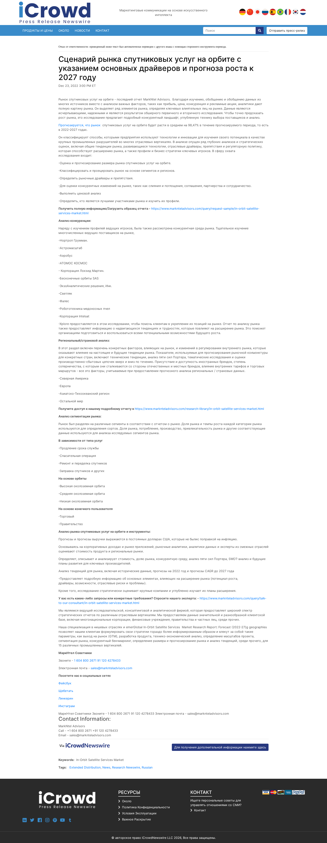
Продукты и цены (38, 30)
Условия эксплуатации (139, 813)
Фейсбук (64, 683)
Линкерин (65, 698)
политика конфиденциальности (146, 807)
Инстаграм (66, 706)
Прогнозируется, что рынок (79, 125)
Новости (82, 30)
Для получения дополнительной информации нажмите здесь (220, 747)
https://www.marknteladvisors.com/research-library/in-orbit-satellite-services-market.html (199, 409)
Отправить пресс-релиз (287, 30)
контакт (102, 30)
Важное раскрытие (136, 819)
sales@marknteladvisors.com (111, 668)
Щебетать (65, 691)
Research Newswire (126, 767)
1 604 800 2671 (85, 660)
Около (63, 30)
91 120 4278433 (109, 660)
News (106, 767)
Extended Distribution (85, 767)
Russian (147, 767)
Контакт (200, 810)
